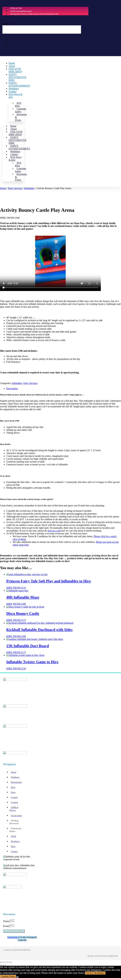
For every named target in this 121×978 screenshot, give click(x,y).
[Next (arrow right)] (4, 965)
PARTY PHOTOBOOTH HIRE (17, 77)
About (12, 66)
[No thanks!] (17, 977)
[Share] (7, 962)
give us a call (54, 530)
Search (5, 23)
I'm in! (89, 973)
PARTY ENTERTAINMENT (19, 84)
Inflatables (29, 188)
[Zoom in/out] (1, 962)
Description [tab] (12, 388)
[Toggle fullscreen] (4, 962)
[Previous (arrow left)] (1, 965)
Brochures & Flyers (21, 117)
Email (6, 926)
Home (12, 63)
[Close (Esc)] (10, 962)
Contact (12, 91)
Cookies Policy (8, 976)
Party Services (15, 188)
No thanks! (99, 973)
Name (6, 921)
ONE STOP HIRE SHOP (15, 70)
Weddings (14, 88)
